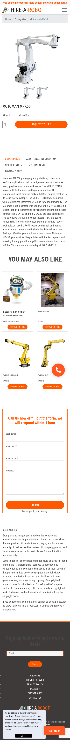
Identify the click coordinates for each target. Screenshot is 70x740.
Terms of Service (35, 680)
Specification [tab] (13, 165)
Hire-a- (28, 10)
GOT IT (23, 736)
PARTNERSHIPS (35, 693)
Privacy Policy (35, 684)
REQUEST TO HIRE (41, 124)
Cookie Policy (22, 723)
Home (8, 19)
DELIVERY (35, 689)
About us (35, 675)
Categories (20, 19)
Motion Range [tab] (37, 165)
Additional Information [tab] (41, 158)
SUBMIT (35, 505)
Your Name (11, 433)
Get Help (54, 730)
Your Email (10, 446)
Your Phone (11, 458)
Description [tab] (12, 158)
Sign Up (35, 664)
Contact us (35, 697)
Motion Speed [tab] (13, 171)
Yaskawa (24, 115)
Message (10, 470)
